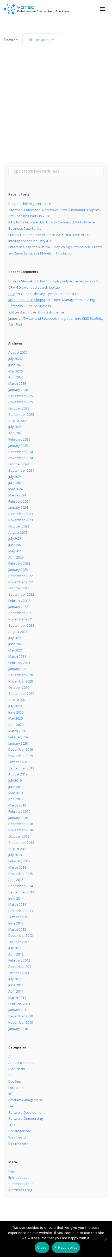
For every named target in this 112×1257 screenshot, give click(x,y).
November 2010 (20, 1022)
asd (11, 312)
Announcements (21, 1062)
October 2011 (18, 972)
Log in (12, 1171)
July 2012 (15, 948)
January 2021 (18, 668)
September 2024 (21, 470)
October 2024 (18, 464)
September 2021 (21, 625)
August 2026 (17, 352)
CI (9, 1075)
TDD (11, 1124)
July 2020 (15, 706)
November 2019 (20, 755)
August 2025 (17, 420)
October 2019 (18, 762)
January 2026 (18, 389)
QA (10, 1106)
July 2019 (15, 780)
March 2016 (17, 867)
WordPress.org (20, 1190)
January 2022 (18, 606)
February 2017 (19, 861)
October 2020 (18, 687)
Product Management (25, 1100)
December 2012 (20, 935)
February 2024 (19, 501)
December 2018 (20, 823)
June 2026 (15, 365)
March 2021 (17, 656)
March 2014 (17, 904)
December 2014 (20, 886)
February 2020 (19, 737)
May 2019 (15, 793)
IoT (10, 1093)
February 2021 (19, 662)
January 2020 (18, 743)
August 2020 (17, 699)
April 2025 (15, 433)
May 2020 (15, 718)
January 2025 (18, 445)
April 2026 (15, 377)
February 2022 (19, 600)
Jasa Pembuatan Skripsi (26, 299)
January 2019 (18, 817)
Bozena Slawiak (20, 281)
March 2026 (17, 383)
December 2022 (20, 575)
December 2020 (20, 675)
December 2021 (20, 612)
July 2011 (15, 979)
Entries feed (18, 1177)
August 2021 (17, 631)
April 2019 (15, 799)
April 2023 (15, 557)
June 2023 (15, 544)
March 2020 (17, 730)
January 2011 (18, 1009)
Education (16, 1087)
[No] (105, 1239)
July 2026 (15, 358)
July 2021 (15, 638)
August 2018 (17, 848)
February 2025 (19, 439)
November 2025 (20, 402)
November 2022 (20, 582)
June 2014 (15, 898)
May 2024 (15, 489)
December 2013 (20, 910)
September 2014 (21, 892)
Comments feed (21, 1183)
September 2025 (21, 414)
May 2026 (15, 371)
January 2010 (18, 1028)
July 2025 (15, 426)
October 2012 (18, 941)
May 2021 (15, 650)
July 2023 (15, 538)
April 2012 (15, 954)
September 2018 (21, 842)
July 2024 (15, 476)
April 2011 (15, 991)
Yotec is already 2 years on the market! (50, 293)
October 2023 (18, 526)
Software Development (26, 1112)
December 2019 (20, 749)
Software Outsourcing (25, 1118)
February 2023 (19, 563)
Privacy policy (65, 1247)
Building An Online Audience (42, 312)
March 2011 (17, 997)
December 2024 (20, 451)
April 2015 (15, 879)
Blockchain (16, 1068)
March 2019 (17, 805)
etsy (11, 293)
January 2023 (18, 569)
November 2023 (20, 520)
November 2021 (20, 619)
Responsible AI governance (29, 203)
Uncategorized (19, 1131)
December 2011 (20, 966)
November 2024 (20, 457)
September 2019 (21, 768)
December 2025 (20, 396)
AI (9, 1056)
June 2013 (15, 923)
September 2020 (21, 693)
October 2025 (18, 408)
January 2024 (18, 507)
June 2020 (15, 712)
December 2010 (20, 1016)
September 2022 (21, 594)
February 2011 (19, 1003)
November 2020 (20, 681)
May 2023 (15, 551)
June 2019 (15, 786)
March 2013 (17, 929)
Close (42, 1247)
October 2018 (18, 836)
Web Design (17, 1137)
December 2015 (20, 873)
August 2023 (17, 532)
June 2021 (15, 644)
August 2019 (17, 774)
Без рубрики (18, 1143)
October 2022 (18, 588)
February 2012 (19, 960)
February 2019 (19, 811)
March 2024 (17, 495)
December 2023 (20, 513)
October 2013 (18, 917)
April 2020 (15, 724)
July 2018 (15, 854)
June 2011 (15, 985)
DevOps (14, 1081)
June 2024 (15, 482)
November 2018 (20, 830)
